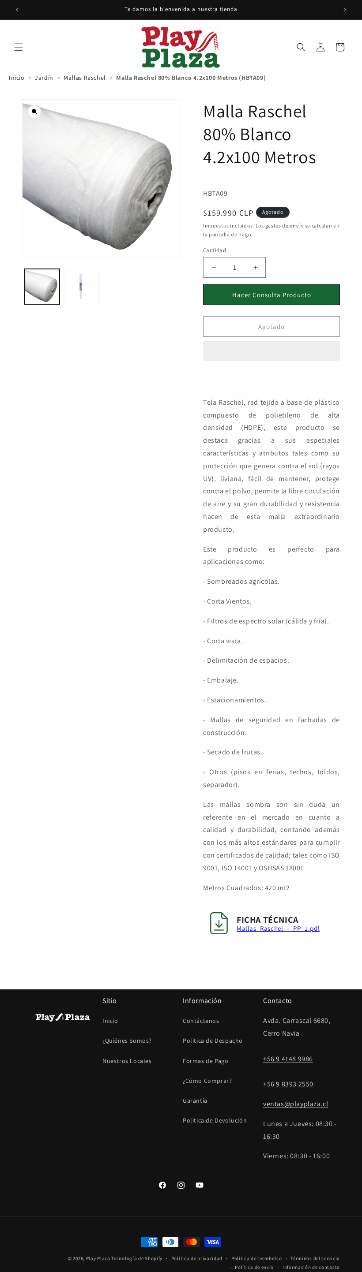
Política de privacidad (196, 1258)
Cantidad (214, 250)
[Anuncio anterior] (17, 9)
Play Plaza (98, 1258)
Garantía (195, 1100)
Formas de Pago (205, 1061)
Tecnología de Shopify (136, 1258)
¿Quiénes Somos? (127, 1040)
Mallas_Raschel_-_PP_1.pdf (278, 928)
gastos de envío (284, 225)
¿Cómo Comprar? (207, 1081)
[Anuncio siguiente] (344, 9)
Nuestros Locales (127, 1061)
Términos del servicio (315, 1258)
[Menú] (18, 47)
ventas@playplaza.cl (295, 1103)
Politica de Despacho (213, 1040)
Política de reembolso (256, 1258)
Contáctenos (201, 1021)
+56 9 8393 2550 (288, 1084)
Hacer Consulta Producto (271, 295)
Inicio (110, 1021)
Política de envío (254, 1267)
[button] (271, 351)
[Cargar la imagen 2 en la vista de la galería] (81, 286)
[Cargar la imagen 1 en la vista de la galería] (42, 286)
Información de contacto (311, 1267)
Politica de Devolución (215, 1120)
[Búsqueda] (301, 47)
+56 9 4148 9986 (288, 1058)
